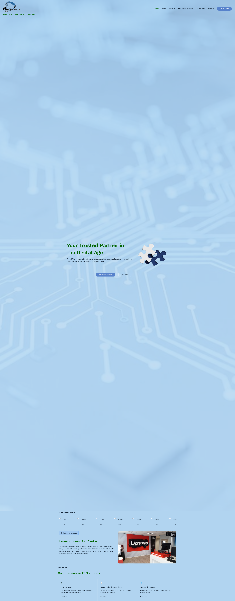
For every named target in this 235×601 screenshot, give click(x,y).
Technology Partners (185, 9)
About (164, 9)
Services (172, 9)
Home (157, 9)
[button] (224, 9)
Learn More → (65, 597)
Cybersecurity (200, 9)
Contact (211, 9)
